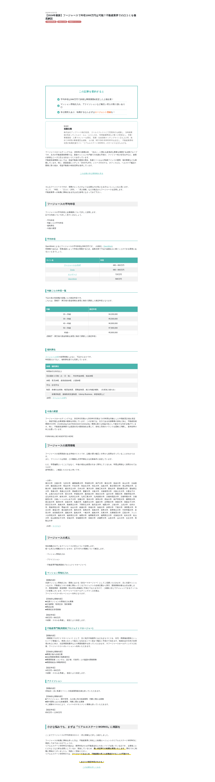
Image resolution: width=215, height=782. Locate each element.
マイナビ (56, 526)
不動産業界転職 (51, 21)
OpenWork (107, 246)
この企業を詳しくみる (92, 767)
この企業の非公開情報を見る (91, 173)
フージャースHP (52, 357)
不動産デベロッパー (74, 21)
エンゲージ (72, 274)
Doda (72, 270)
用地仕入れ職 (62, 21)
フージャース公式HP (72, 265)
